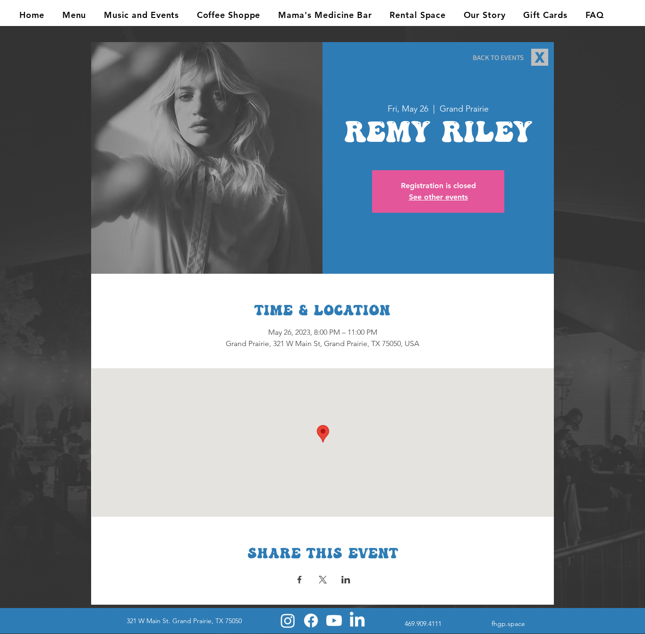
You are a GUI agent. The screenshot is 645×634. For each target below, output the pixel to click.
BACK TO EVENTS (498, 57)
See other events (438, 196)
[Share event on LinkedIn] (345, 579)
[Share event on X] (322, 579)
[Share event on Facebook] (299, 579)
